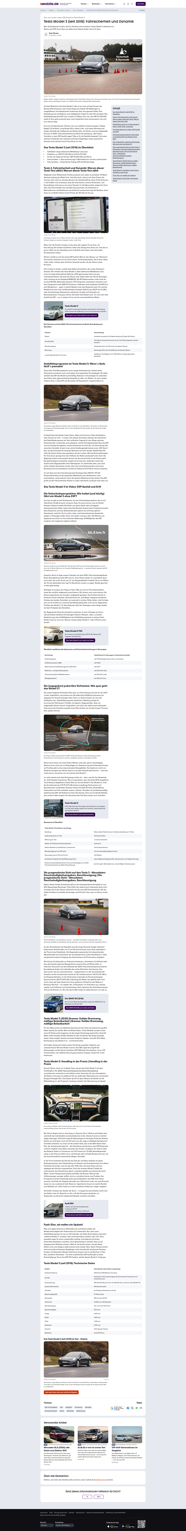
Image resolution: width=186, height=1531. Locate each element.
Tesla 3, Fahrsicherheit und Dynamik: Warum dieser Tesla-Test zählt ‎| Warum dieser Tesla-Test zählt (126, 119)
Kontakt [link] (71, 1513)
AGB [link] (50, 1513)
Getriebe (88, 1407)
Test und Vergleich (78, 10)
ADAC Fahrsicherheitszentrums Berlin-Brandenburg (78, 1071)
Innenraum (78, 1407)
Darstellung (59, 1522)
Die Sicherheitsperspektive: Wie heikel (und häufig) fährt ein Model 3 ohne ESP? (126, 137)
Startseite (43, 10)
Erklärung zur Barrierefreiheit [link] (116, 1513)
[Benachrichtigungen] (124, 4)
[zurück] (48, 1359)
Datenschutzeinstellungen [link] (95, 1513)
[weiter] (104, 1359)
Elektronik (48, 458)
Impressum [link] (44, 1513)
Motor (62, 1411)
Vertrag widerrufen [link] (60, 1513)
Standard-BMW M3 (68, 279)
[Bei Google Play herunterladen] (128, 1526)
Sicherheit (70, 1411)
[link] (128, 4)
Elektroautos (81, 1411)
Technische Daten (51, 1411)
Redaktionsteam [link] (100, 1480)
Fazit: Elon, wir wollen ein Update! (124, 175)
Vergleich (69, 1407)
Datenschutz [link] (80, 1513)
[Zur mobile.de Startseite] (57, 4)
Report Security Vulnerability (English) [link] (53, 1515)
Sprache (43, 1522)
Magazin (51, 10)
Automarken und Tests (63, 10)
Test (61, 1407)
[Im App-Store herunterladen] (113, 1526)
